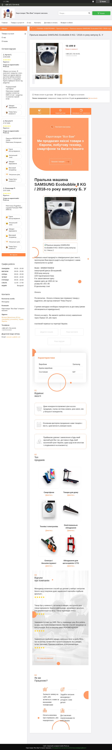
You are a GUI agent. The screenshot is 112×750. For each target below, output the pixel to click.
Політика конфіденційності (77, 748)
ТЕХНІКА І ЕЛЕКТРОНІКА (46, 28)
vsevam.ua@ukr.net (13, 337)
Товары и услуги (17, 23)
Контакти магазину (62, 127)
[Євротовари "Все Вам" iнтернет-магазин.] (8, 13)
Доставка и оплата (50, 23)
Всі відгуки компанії (45, 658)
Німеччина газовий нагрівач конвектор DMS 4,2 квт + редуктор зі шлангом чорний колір (14, 95)
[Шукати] (89, 13)
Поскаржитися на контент (60, 748)
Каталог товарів (58, 162)
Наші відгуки (59, 341)
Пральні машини (62, 28)
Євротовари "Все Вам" (60, 136)
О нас (29, 23)
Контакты (37, 23)
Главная (5, 23)
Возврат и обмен (67, 23)
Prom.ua (66, 746)
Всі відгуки (13, 255)
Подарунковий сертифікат (11, 88)
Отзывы (5, 41)
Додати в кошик (46, 330)
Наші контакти (72, 332)
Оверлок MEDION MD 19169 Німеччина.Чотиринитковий (14, 140)
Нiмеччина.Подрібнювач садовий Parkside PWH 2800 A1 (14, 207)
